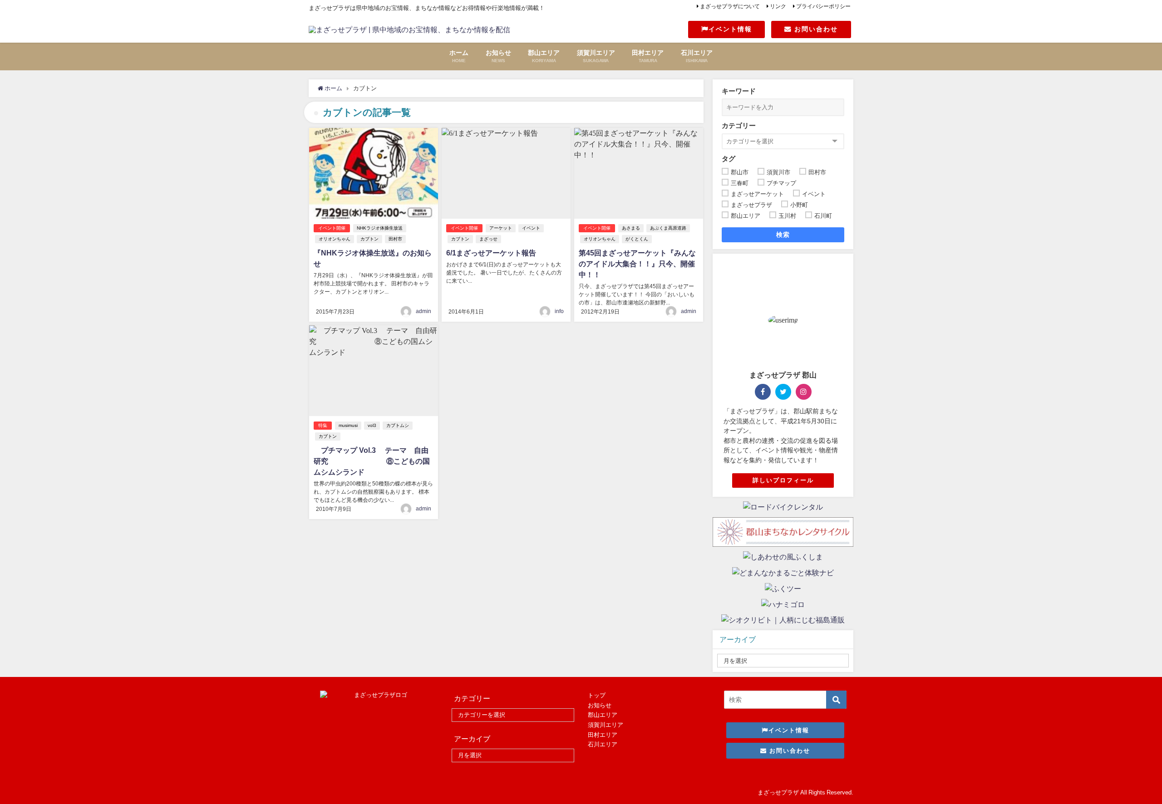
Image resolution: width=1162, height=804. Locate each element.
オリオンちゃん (334, 239)
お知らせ (599, 705)
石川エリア (602, 744)
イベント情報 (730, 29)
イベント (531, 228)
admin (423, 311)
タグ (728, 158)
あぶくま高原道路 (668, 228)
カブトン (369, 239)
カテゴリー (739, 125)
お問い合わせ (815, 29)
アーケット (500, 228)
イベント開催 (331, 228)
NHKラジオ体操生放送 (380, 228)
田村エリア (602, 735)
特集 (322, 425)
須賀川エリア (605, 725)
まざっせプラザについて (730, 6)
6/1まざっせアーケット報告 (491, 252)
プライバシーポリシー (823, 6)
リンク (778, 6)
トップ (597, 695)
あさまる (631, 228)
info (559, 311)
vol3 (372, 425)
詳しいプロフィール (783, 480)
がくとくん (636, 239)
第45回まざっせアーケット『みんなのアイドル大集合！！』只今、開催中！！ (637, 263)
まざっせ (488, 239)
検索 (783, 234)
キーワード (739, 91)
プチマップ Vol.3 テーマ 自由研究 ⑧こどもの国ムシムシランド (372, 461)
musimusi (348, 425)
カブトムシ (397, 425)
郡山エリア (602, 715)
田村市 (395, 239)
